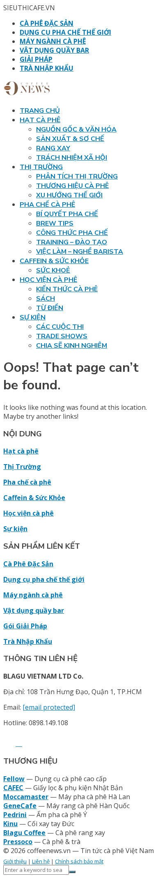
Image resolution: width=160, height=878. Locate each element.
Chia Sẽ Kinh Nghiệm (71, 345)
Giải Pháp (36, 59)
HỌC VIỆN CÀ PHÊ (48, 279)
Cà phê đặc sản (46, 23)
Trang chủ (40, 110)
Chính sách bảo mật (79, 861)
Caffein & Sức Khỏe (34, 497)
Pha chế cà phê (27, 482)
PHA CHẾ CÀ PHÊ (47, 204)
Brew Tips (54, 223)
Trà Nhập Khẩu (46, 68)
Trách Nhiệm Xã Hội (71, 157)
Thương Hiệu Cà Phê (72, 185)
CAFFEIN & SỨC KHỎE (54, 261)
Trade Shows (61, 336)
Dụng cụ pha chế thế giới (65, 32)
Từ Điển (49, 308)
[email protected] (49, 707)
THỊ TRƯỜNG (41, 167)
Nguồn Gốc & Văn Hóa (76, 129)
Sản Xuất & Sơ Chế (70, 138)
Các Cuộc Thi (60, 326)
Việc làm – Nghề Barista (79, 251)
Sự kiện (15, 528)
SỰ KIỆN (33, 317)
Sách (45, 298)
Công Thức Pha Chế (72, 232)
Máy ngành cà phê (53, 41)
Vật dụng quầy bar (54, 50)
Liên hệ (41, 861)
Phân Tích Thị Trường (77, 176)
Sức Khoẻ (53, 270)
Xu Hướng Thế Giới (69, 195)
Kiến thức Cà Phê (67, 289)
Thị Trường (22, 466)
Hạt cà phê (21, 451)
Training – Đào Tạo (71, 242)
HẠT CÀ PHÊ (40, 120)
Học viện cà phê (28, 513)
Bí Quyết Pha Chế (67, 214)
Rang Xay (53, 148)
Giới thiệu (15, 861)
